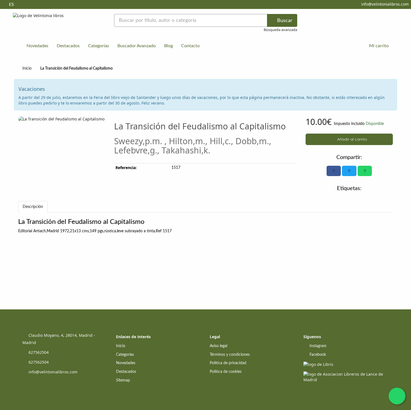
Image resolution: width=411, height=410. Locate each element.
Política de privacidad (228, 363)
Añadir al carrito (351, 139)
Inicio (27, 68)
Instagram (317, 346)
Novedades (37, 46)
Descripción (33, 207)
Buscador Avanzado (136, 46)
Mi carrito (378, 46)
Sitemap (123, 380)
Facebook (317, 355)
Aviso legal (218, 346)
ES (11, 4)
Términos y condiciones (230, 355)
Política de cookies (226, 372)
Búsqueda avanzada (280, 29)
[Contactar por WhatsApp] (397, 396)
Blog (168, 46)
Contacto (190, 46)
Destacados (68, 46)
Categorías (98, 46)
